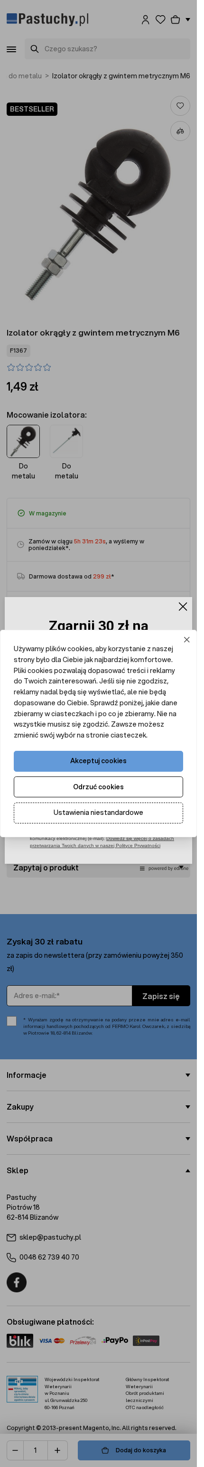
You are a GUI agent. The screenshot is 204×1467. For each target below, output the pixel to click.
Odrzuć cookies (98, 787)
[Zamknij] (187, 640)
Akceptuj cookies (98, 761)
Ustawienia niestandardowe (98, 812)
